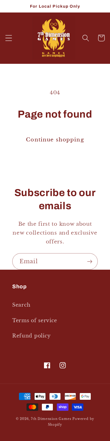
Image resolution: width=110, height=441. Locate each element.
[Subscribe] (89, 261)
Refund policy (31, 336)
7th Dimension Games (51, 419)
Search (21, 305)
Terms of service (34, 320)
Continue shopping (55, 139)
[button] (8, 38)
